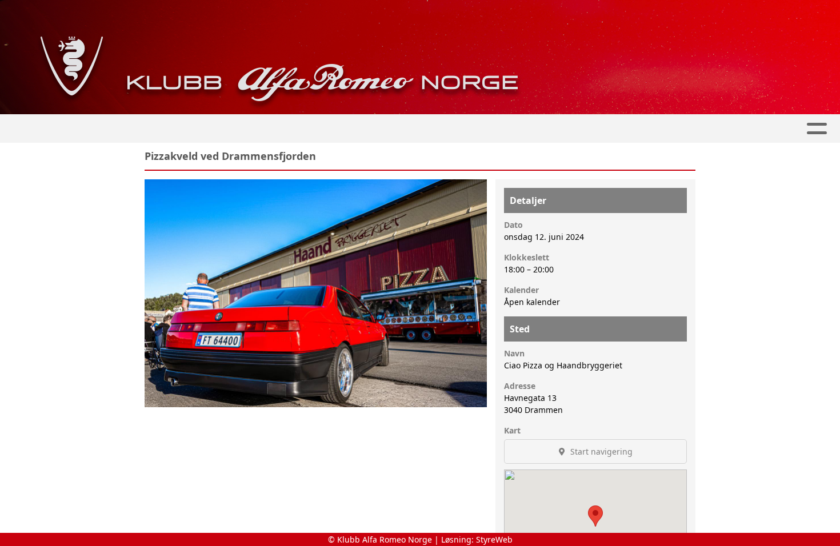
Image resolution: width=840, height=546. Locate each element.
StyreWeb (494, 539)
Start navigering (600, 451)
